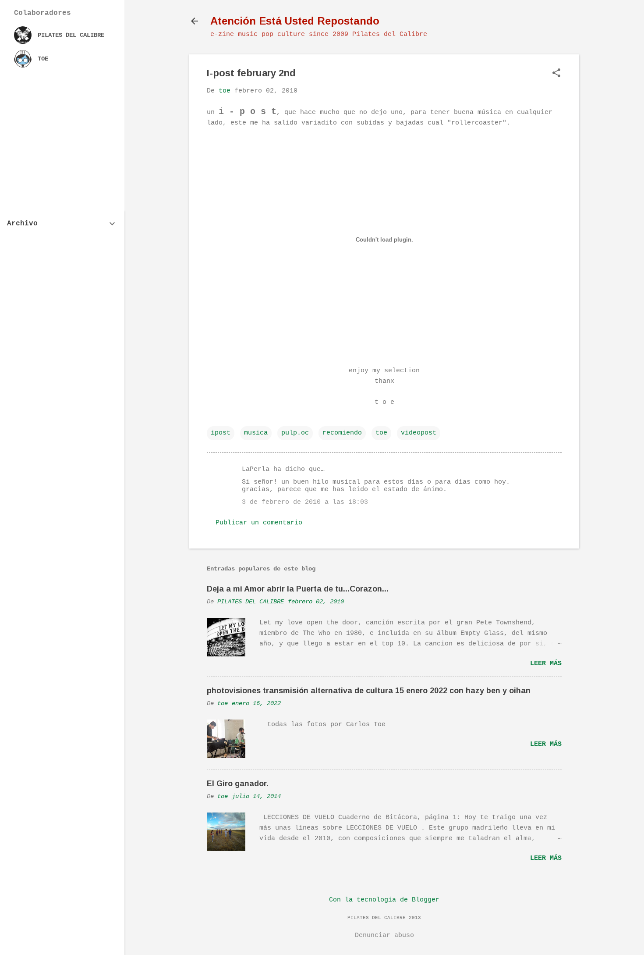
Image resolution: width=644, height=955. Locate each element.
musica (256, 433)
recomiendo (342, 433)
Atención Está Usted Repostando (294, 21)
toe (381, 433)
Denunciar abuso (384, 935)
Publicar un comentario (259, 523)
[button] (556, 74)
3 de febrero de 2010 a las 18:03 (305, 502)
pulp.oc (295, 433)
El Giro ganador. (238, 783)
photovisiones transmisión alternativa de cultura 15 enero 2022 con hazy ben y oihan (369, 690)
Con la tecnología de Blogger (384, 900)
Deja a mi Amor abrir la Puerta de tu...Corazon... (298, 588)
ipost (220, 433)
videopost (418, 433)
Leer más (546, 663)
